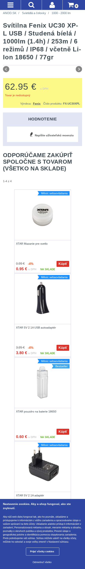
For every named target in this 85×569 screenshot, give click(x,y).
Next (79, 69)
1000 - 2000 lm (61, 13)
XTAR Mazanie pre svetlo (32, 243)
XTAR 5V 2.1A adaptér (30, 495)
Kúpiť (63, 263)
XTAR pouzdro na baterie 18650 (36, 411)
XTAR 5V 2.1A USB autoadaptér (36, 327)
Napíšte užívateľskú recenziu (54, 135)
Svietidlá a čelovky (34, 13)
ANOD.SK (9, 13)
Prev (6, 69)
